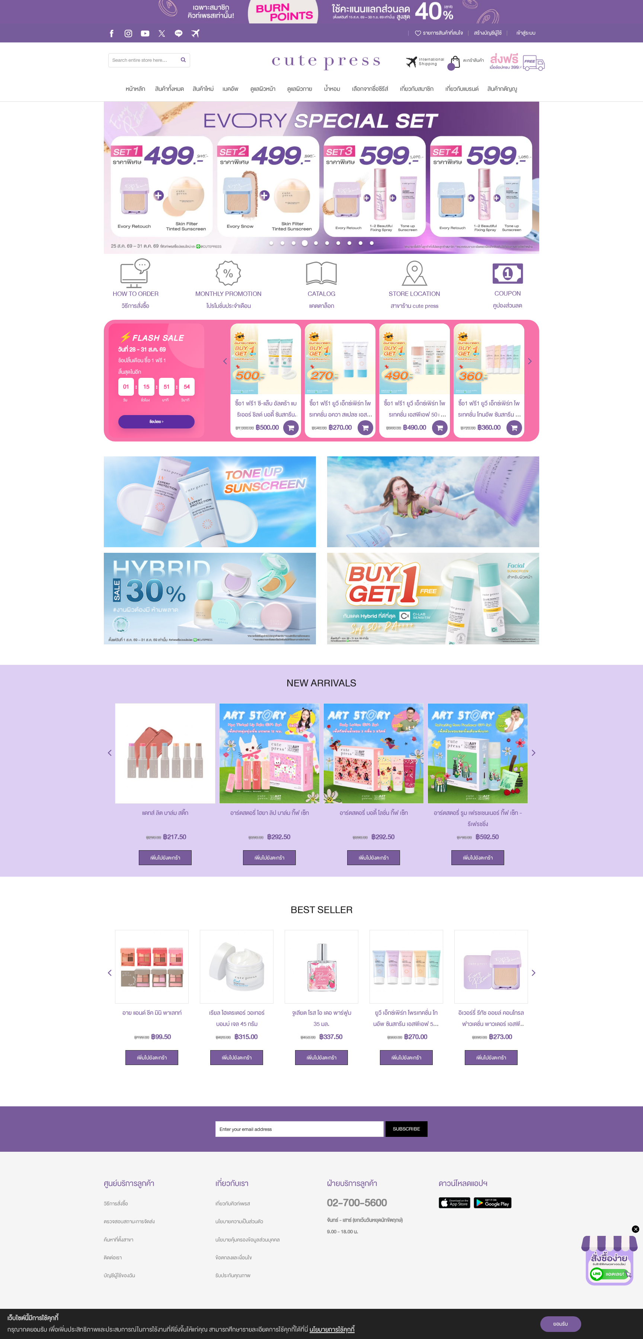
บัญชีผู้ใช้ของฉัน (119, 1275)
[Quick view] (289, 383)
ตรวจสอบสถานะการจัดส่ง (129, 1221)
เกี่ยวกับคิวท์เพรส (232, 1203)
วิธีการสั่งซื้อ (116, 1203)
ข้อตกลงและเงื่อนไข (233, 1257)
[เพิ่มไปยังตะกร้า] (291, 427)
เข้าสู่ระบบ (525, 33)
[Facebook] (111, 33)
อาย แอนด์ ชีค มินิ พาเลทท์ (152, 1013)
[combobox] (149, 60)
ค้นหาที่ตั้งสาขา (118, 1240)
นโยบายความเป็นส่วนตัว (239, 1221)
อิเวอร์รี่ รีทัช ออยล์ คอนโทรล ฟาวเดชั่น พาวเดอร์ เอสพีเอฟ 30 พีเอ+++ (491, 1024)
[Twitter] (162, 33)
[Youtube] (145, 33)
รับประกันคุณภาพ (232, 1275)
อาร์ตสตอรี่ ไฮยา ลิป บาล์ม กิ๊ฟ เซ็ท (269, 813)
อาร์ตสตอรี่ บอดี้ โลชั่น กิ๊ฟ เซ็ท (374, 813)
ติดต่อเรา (113, 1257)
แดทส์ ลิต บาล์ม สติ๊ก (165, 813)
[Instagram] (128, 33)
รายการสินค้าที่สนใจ (442, 33)
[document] (321, 1324)
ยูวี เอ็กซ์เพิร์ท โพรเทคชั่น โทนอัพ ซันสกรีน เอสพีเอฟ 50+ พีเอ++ (406, 1024)
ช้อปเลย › (157, 421)
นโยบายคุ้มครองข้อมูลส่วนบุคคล (247, 1240)
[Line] (178, 33)
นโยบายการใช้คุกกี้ (332, 1329)
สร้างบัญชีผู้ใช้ (488, 33)
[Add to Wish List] (289, 366)
